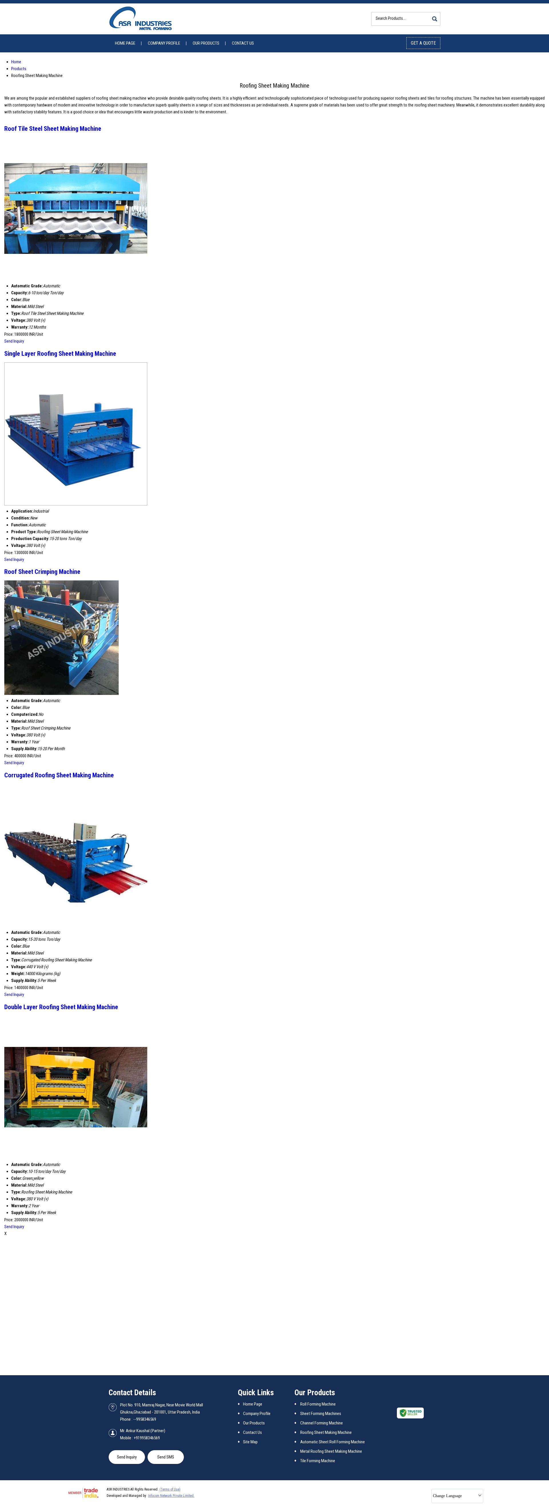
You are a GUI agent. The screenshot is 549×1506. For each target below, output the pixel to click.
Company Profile (164, 43)
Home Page (125, 43)
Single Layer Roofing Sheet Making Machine (60, 353)
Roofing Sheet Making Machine (326, 1432)
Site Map (250, 1441)
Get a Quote (423, 43)
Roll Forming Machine (318, 1404)
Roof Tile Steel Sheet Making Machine (52, 128)
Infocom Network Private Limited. (171, 1496)
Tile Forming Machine (317, 1460)
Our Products (206, 43)
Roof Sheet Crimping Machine (42, 571)
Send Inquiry (14, 341)
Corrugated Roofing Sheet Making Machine (59, 775)
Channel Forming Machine (321, 1423)
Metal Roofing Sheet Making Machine (331, 1451)
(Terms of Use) (170, 1489)
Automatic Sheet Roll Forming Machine (332, 1441)
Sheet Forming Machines (320, 1413)
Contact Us (243, 43)
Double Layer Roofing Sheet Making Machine (61, 1007)
